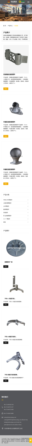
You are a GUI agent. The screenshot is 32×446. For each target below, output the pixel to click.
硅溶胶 (16, 25)
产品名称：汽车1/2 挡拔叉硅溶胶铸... (12, 301)
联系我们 (5, 397)
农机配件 (5, 212)
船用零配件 (6, 209)
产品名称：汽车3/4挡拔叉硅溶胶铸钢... (13, 339)
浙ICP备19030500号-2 (9, 441)
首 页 (4, 25)
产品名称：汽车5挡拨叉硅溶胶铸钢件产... (13, 377)
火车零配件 (6, 206)
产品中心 (10, 25)
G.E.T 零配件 (6, 219)
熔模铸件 (13, 439)
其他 (4, 222)
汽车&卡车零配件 (7, 200)
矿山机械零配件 (7, 215)
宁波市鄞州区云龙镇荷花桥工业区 (13, 428)
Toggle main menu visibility (28, 2)
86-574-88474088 (8, 413)
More (6, 88)
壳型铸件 (23, 439)
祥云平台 (23, 441)
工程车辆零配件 (7, 203)
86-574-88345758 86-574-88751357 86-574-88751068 (8, 407)
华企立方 (6, 442)
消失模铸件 (18, 439)
